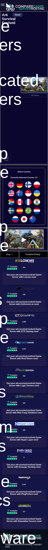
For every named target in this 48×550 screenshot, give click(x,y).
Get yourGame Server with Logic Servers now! (24, 384)
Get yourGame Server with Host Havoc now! (24, 357)
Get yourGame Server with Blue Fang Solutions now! (24, 411)
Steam (17, 15)
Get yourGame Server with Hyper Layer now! (24, 438)
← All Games (34, 95)
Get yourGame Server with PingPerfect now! (24, 493)
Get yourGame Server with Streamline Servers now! (24, 520)
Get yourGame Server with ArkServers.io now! (24, 303)
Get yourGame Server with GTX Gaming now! (24, 330)
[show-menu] (2, 4)
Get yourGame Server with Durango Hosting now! (24, 466)
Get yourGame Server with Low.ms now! (24, 276)
